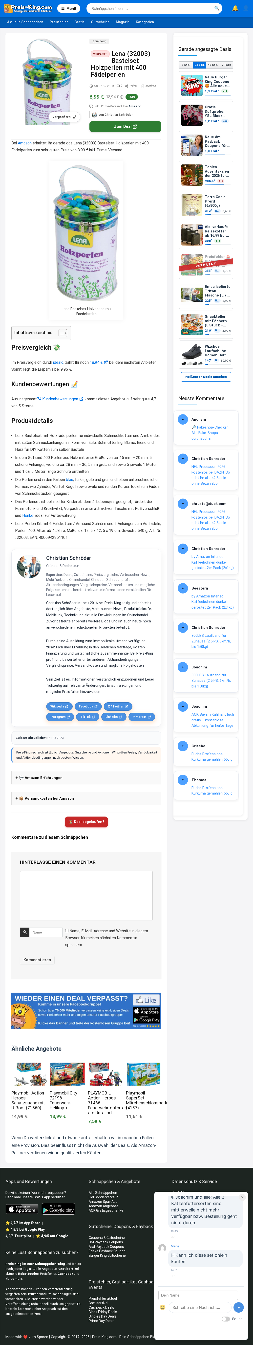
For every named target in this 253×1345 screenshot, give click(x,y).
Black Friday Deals (103, 1312)
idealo (58, 362)
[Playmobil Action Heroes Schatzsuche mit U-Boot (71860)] (28, 1066)
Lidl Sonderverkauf (103, 1197)
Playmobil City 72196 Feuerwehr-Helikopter (63, 1100)
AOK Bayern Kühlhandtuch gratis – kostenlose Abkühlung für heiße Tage (212, 720)
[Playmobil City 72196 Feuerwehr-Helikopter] (67, 1066)
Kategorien (145, 22)
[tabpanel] (206, 220)
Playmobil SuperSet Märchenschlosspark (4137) (146, 1100)
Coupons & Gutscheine (107, 1238)
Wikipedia (57, 706)
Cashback (65, 1274)
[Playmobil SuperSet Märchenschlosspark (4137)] (143, 1066)
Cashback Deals (101, 1307)
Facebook (86, 706)
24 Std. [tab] (199, 65)
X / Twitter (116, 706)
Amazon (135, 106)
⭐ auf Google (52, 1236)
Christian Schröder (68, 558)
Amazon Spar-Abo (103, 1202)
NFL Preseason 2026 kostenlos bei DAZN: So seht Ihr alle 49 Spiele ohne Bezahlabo (210, 475)
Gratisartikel (68, 1269)
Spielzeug (99, 41)
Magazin (122, 22)
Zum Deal (122, 126)
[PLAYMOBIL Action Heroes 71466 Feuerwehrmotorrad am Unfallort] (105, 1066)
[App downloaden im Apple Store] (22, 1208)
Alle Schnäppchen (103, 1193)
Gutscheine (100, 22)
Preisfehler (59, 22)
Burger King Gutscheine (107, 1255)
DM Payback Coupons (106, 1242)
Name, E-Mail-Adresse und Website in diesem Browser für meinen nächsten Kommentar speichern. (106, 938)
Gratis (79, 22)
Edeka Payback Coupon (107, 1251)
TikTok (85, 717)
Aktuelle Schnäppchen (25, 22)
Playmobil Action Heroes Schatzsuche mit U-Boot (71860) (28, 1100)
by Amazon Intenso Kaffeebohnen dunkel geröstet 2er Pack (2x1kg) (212, 562)
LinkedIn (111, 717)
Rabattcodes (28, 1274)
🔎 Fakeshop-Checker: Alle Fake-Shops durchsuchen (210, 433)
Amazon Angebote (103, 1206)
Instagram (57, 717)
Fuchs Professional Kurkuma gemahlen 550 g (211, 757)
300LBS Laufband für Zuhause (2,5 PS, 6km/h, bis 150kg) (211, 641)
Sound (237, 1319)
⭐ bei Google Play (25, 1229)
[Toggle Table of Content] (60, 333)
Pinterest (140, 717)
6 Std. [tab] (186, 65)
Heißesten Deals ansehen (206, 377)
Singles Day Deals (103, 1316)
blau (69, 479)
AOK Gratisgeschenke (106, 1210)
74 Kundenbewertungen (57, 399)
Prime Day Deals (101, 1321)
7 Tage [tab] (226, 65)
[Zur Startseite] (30, 8)
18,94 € (96, 362)
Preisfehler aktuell (103, 1298)
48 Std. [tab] (213, 65)
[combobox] (154, 8)
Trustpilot (18, 1236)
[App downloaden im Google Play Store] (58, 1209)
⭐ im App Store (22, 1223)
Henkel (28, 515)
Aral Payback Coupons (106, 1247)
